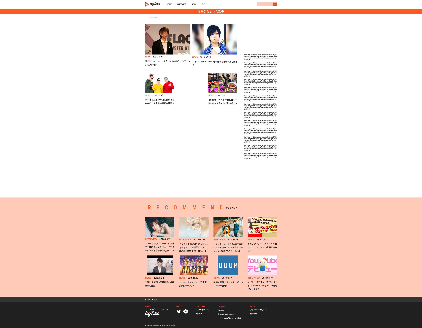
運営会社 (199, 313)
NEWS (194, 4)
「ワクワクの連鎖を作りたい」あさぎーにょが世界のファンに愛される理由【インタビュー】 (194, 247)
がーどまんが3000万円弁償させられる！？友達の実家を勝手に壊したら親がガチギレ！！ (159, 103)
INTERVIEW (181, 4)
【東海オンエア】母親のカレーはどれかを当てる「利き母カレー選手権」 (222, 103)
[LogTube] (152, 4)
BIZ (203, 4)
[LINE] (185, 311)
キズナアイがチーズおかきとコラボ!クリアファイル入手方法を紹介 (262, 247)
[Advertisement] (260, 38)
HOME (169, 4)
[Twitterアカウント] (178, 311)
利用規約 (253, 313)
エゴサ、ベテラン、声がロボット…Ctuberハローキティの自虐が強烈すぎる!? (262, 285)
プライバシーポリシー (258, 310)
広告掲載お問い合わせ (226, 314)
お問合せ (221, 310)
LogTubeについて (202, 310)
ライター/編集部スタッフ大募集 (229, 318)
